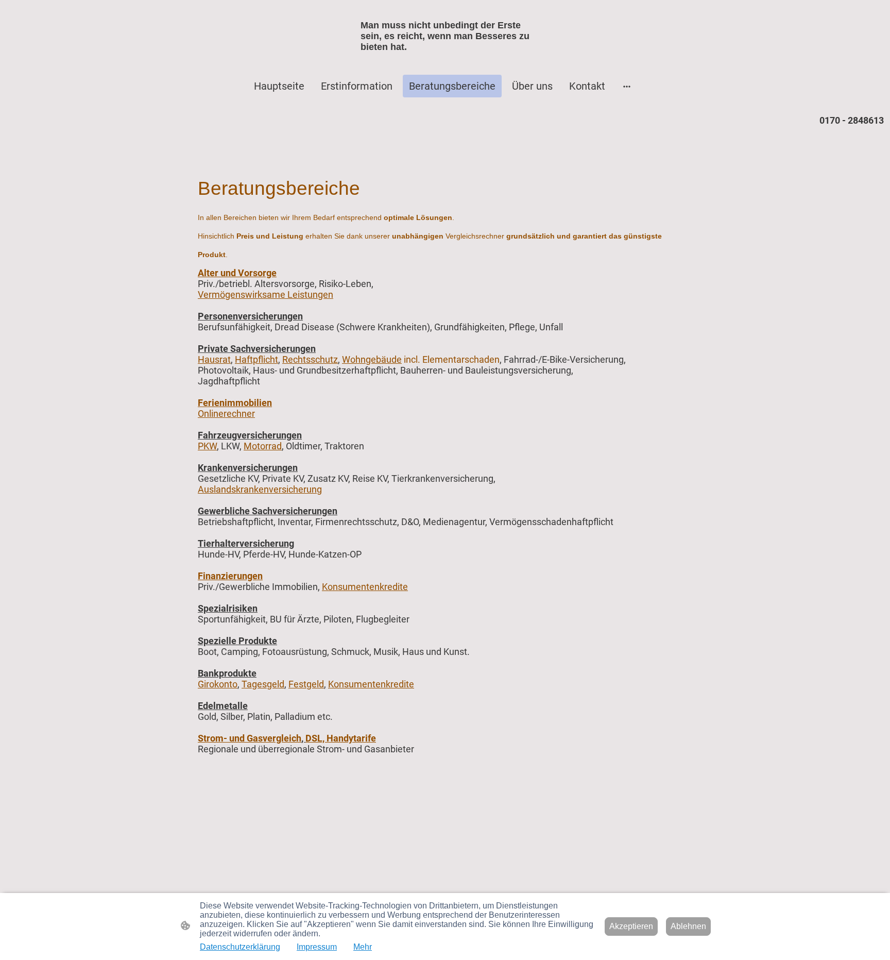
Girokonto (217, 684)
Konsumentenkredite (365, 586)
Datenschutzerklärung (240, 946)
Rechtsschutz (310, 359)
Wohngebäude (372, 359)
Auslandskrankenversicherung (260, 489)
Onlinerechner (226, 413)
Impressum (317, 946)
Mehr (362, 946)
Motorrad (263, 446)
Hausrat (214, 359)
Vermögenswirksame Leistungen (265, 294)
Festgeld (306, 684)
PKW (207, 446)
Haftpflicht (256, 359)
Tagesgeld (263, 684)
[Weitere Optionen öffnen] (626, 86)
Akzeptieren (631, 926)
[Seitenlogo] (445, 61)
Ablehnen (688, 926)
